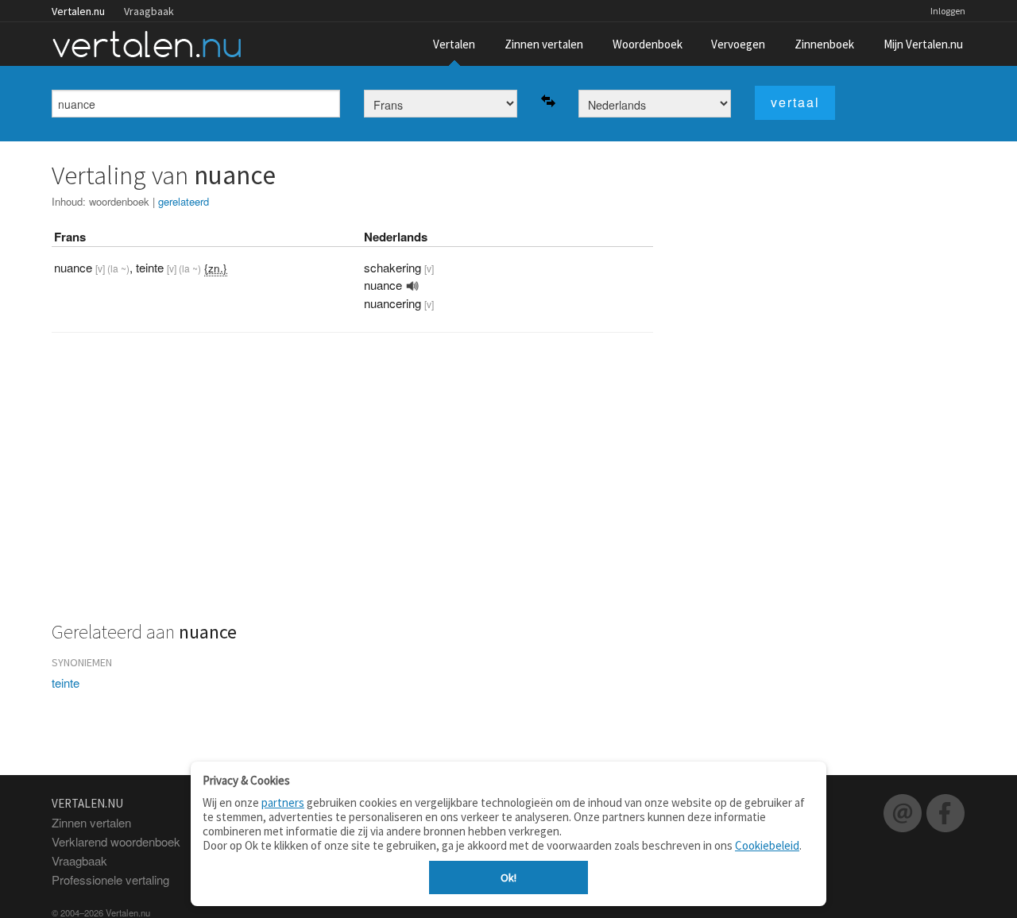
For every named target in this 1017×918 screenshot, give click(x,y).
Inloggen (947, 11)
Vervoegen (738, 44)
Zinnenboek (824, 44)
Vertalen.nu (78, 11)
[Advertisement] (352, 486)
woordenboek (119, 201)
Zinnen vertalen (544, 44)
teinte (65, 682)
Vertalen (454, 44)
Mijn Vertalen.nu (923, 44)
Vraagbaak (149, 11)
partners (282, 802)
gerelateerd (183, 201)
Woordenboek (648, 44)
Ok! (508, 877)
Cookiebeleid (767, 845)
